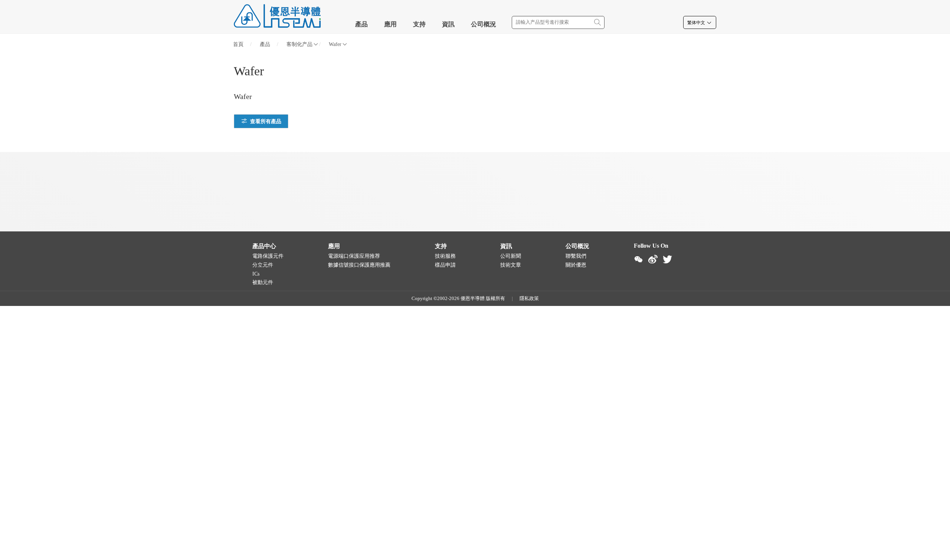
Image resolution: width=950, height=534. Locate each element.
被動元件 (262, 282)
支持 (419, 24)
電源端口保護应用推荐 (354, 256)
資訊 (448, 24)
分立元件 (262, 265)
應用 (390, 24)
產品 (361, 24)
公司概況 (483, 24)
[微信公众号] (638, 259)
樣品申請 (445, 265)
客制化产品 (299, 44)
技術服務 (445, 256)
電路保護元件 (268, 256)
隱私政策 (529, 298)
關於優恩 (576, 265)
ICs (255, 274)
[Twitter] (667, 259)
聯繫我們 (576, 256)
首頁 (238, 44)
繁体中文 (696, 22)
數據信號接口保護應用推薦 (359, 265)
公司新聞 (510, 256)
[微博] (653, 259)
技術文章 (510, 265)
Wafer (335, 44)
